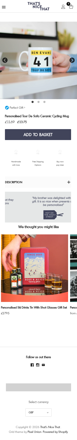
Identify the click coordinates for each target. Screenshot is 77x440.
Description (13, 182)
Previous (5, 60)
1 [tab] (33, 102)
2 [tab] (38, 102)
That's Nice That (50, 427)
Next (72, 60)
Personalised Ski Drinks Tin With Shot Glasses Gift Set (34, 307)
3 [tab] (44, 102)
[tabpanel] (38, 60)
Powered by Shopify (55, 431)
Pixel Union (34, 431)
